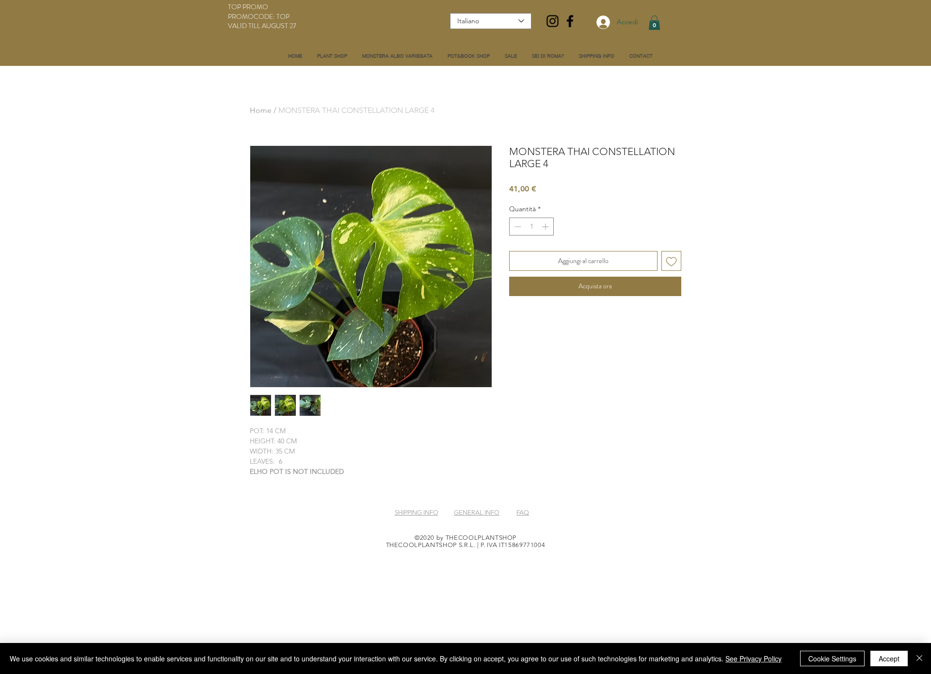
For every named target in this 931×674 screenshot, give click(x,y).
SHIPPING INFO (416, 512)
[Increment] (546, 226)
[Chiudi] (919, 658)
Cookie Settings (832, 658)
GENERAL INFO (476, 512)
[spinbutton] (531, 226)
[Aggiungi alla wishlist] (671, 261)
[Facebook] (570, 21)
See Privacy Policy (753, 658)
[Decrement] (517, 226)
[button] (654, 23)
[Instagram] (553, 21)
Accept (889, 658)
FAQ (522, 512)
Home (261, 110)
